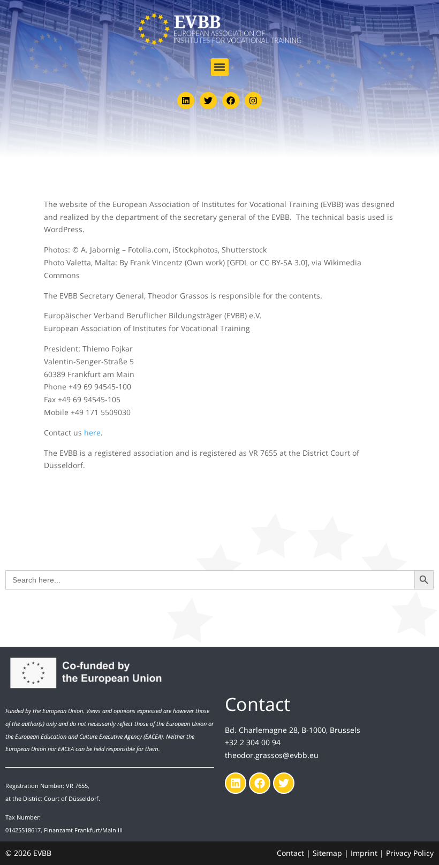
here (92, 432)
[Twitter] (208, 100)
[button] (220, 67)
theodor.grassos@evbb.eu (272, 755)
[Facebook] (230, 100)
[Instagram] (253, 100)
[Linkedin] (185, 100)
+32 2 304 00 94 (253, 742)
